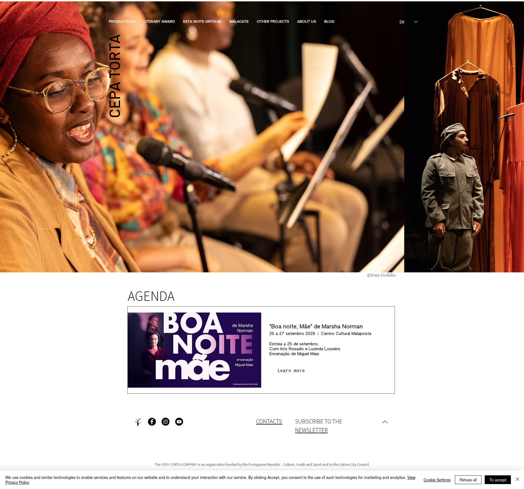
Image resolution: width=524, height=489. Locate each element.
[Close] (517, 480)
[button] (122, 21)
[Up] (385, 421)
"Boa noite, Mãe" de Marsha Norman (316, 326)
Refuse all (468, 479)
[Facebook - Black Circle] (152, 422)
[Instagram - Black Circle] (165, 422)
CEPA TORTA (114, 76)
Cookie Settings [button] (437, 479)
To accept (497, 479)
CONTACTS (269, 421)
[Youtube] (179, 422)
